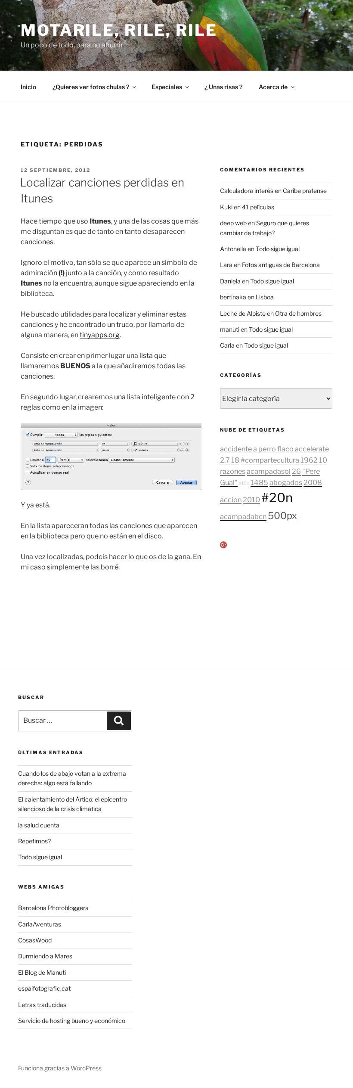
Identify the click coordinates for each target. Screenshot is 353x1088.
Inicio (28, 86)
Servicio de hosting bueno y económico (71, 1020)
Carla (227, 345)
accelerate (312, 449)
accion (231, 499)
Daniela (230, 281)
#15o (244, 483)
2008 (312, 482)
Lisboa (265, 297)
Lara (226, 264)
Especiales (167, 86)
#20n (277, 497)
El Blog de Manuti (42, 972)
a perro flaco (273, 449)
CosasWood (35, 940)
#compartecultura (270, 460)
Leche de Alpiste (243, 313)
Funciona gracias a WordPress (60, 1068)
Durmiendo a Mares (45, 956)
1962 (309, 460)
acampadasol (269, 471)
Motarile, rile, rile (119, 30)
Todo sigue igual (278, 248)
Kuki (226, 207)
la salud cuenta (38, 825)
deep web (233, 223)
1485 (259, 482)
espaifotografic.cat (44, 988)
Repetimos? (34, 841)
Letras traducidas (42, 1004)
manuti (229, 329)
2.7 (225, 460)
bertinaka (233, 297)
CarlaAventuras (39, 924)
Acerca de (273, 86)
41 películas (258, 207)
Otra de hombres (298, 313)
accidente (236, 449)
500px (282, 515)
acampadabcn (243, 516)
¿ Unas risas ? (223, 86)
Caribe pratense (305, 190)
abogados (285, 482)
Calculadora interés (246, 190)
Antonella (233, 248)
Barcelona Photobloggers (53, 907)
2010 (251, 499)
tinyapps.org (100, 335)
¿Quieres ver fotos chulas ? (91, 86)
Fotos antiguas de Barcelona (281, 264)
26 (296, 471)
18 (235, 460)
